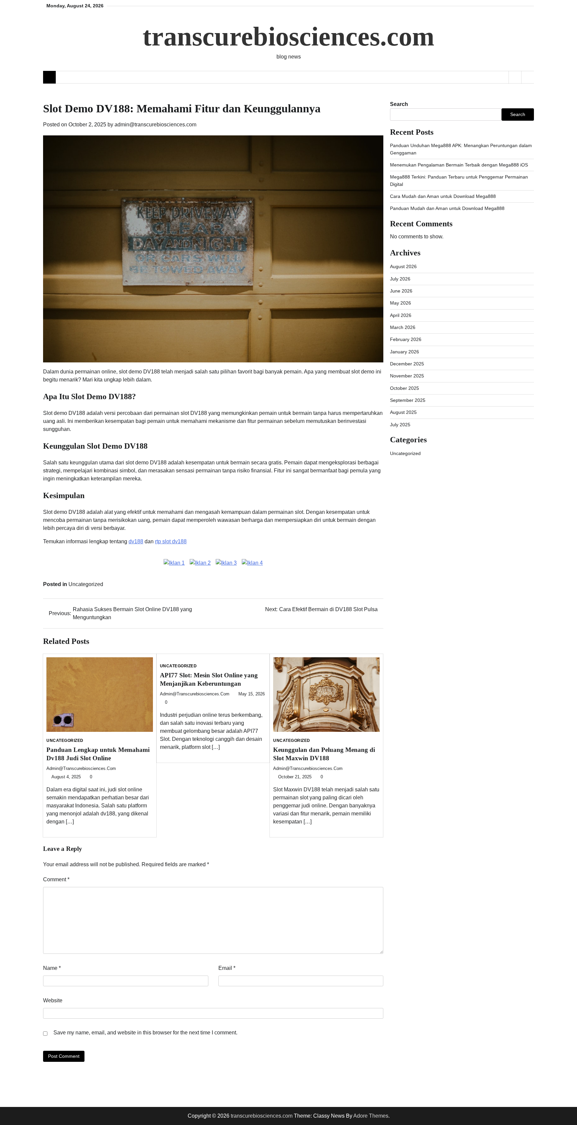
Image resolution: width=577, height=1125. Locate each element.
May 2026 (400, 303)
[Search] (527, 77)
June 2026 (401, 291)
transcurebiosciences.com (288, 36)
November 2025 (407, 375)
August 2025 (403, 412)
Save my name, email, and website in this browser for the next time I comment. (145, 1032)
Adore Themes (370, 1116)
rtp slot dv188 (171, 541)
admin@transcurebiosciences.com (155, 124)
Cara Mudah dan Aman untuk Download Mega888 (443, 196)
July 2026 (400, 279)
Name (52, 968)
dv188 (136, 541)
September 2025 (407, 400)
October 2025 (404, 388)
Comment (56, 879)
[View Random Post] (515, 77)
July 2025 (400, 424)
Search (399, 104)
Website (52, 1000)
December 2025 (407, 363)
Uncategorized (85, 584)
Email (226, 968)
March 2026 (402, 327)
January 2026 (404, 351)
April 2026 (400, 315)
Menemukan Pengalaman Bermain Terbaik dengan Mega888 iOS (459, 164)
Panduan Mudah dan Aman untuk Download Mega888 (447, 208)
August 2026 (403, 266)
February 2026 (405, 339)
